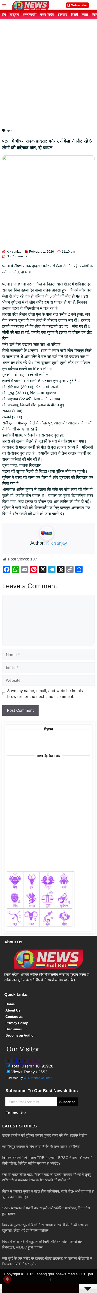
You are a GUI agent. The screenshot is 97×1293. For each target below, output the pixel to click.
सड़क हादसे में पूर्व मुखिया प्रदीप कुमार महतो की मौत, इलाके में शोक (44, 1135)
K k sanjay (56, 543)
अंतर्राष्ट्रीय (29, 14)
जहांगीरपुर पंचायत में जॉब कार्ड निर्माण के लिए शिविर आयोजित (41, 1146)
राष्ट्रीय (14, 14)
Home (10, 1004)
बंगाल (85, 14)
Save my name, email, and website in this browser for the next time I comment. (45, 693)
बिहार (9, 130)
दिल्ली (74, 14)
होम (4, 14)
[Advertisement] (48, 69)
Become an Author (20, 1035)
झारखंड (62, 14)
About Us (12, 1010)
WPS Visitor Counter (38, 1078)
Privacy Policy (16, 1023)
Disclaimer (13, 1029)
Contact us (14, 1016)
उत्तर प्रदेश (47, 14)
